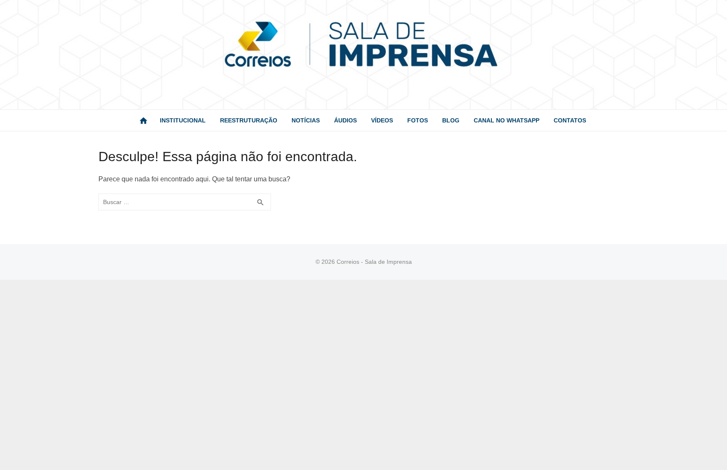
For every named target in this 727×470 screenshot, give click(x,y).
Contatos (570, 120)
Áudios (345, 120)
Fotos (417, 120)
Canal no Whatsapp (506, 120)
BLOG (450, 120)
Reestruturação (248, 120)
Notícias (306, 120)
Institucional (183, 120)
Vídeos (382, 120)
